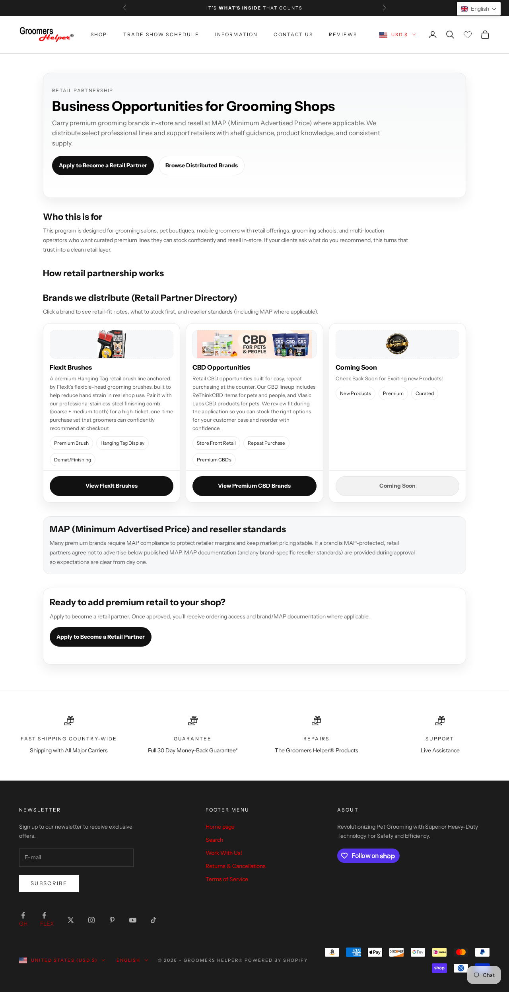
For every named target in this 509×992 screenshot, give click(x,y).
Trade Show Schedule (161, 34)
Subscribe (49, 883)
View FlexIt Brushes (111, 485)
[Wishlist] (467, 34)
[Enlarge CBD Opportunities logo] (254, 344)
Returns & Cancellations (236, 866)
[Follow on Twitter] (71, 920)
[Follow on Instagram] (91, 920)
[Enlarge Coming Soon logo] (397, 344)
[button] (479, 8)
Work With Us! (224, 852)
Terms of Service (227, 879)
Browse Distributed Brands (201, 165)
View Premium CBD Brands (254, 485)
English (129, 960)
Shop (99, 34)
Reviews (343, 34)
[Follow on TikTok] (153, 920)
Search (214, 839)
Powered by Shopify (276, 960)
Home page (220, 826)
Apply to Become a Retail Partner (103, 165)
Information (236, 34)
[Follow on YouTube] (133, 920)
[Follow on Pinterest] (112, 920)
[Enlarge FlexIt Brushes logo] (111, 344)
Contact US (293, 34)
